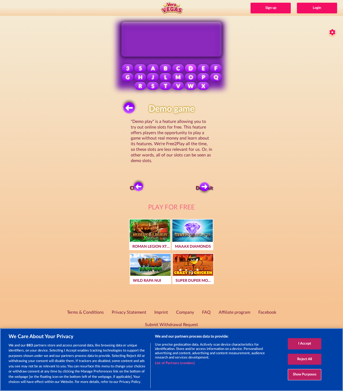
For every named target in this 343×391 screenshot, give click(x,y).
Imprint (161, 312)
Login (317, 8)
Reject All (304, 359)
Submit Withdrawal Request (171, 325)
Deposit (205, 188)
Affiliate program (234, 312)
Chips (136, 188)
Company (185, 312)
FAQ (206, 312)
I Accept (304, 343)
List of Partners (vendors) (175, 363)
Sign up (270, 8)
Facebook (267, 312)
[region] (171, 359)
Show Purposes (305, 374)
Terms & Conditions (85, 312)
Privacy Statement (129, 312)
